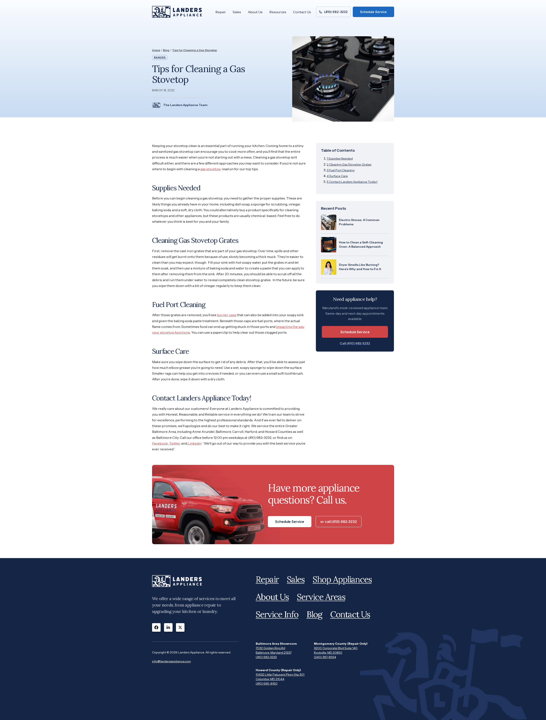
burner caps (226, 315)
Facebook (160, 443)
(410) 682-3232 (266, 657)
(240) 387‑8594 (325, 657)
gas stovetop (210, 169)
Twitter (174, 443)
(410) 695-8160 (266, 683)
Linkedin (194, 443)
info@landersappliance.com (171, 661)
